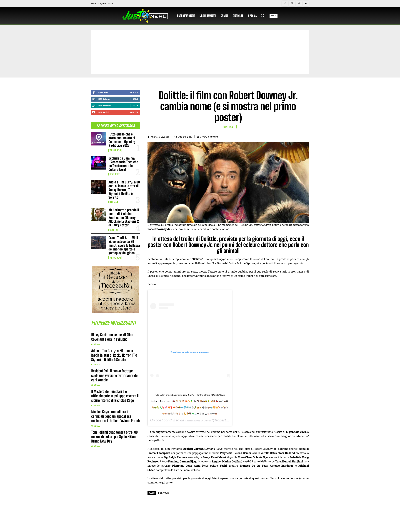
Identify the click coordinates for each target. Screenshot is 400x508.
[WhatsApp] (298, 136)
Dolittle (163, 493)
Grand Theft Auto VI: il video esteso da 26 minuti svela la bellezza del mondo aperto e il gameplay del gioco (124, 245)
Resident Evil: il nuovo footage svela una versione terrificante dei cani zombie (114, 375)
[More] (305, 136)
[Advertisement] (200, 52)
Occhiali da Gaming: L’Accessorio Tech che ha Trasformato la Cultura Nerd (123, 164)
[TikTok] (299, 3)
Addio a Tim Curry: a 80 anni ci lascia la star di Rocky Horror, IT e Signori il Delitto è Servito (124, 189)
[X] (284, 136)
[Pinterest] (291, 136)
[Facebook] (285, 3)
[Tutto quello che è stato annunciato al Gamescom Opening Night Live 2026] (98, 138)
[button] (262, 15)
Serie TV (113, 230)
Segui (135, 99)
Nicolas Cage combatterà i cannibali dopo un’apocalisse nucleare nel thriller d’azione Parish (115, 416)
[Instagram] (292, 3)
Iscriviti (134, 112)
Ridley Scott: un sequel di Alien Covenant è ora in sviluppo (112, 337)
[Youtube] (306, 3)
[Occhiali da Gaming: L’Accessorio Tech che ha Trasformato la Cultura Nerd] (98, 163)
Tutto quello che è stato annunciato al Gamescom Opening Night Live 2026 (121, 140)
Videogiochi (115, 150)
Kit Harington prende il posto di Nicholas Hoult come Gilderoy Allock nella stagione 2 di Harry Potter (123, 217)
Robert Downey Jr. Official (198, 420)
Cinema (113, 202)
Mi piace (134, 92)
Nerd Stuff (115, 174)
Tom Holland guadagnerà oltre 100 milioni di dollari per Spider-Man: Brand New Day (114, 436)
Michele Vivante (160, 136)
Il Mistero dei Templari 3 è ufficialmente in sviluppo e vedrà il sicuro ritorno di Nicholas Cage (115, 396)
